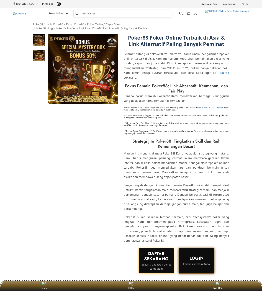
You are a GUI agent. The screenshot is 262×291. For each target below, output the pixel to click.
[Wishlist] (181, 13)
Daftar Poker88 (75, 24)
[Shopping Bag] (188, 13)
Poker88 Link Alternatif (212, 107)
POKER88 (47, 4)
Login (44, 288)
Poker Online (95, 24)
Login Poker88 (54, 24)
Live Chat (218, 288)
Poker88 (38, 24)
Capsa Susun (113, 24)
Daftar (130, 288)
